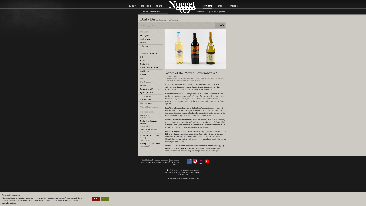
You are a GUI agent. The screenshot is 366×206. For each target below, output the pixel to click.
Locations (146, 6)
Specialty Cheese (146, 92)
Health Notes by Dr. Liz (149, 68)
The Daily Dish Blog (148, 162)
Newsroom (175, 162)
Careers (234, 6)
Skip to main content (9, 1)
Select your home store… (151, 11)
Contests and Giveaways (149, 53)
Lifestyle (143, 75)
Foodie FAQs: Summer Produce (148, 123)
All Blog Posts (145, 35)
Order (159, 6)
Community (144, 50)
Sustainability (145, 100)
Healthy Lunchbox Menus (150, 144)
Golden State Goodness (149, 130)
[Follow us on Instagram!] (201, 163)
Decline (96, 199)
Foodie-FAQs (144, 64)
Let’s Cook (207, 6)
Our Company (145, 82)
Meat (142, 78)
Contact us (175, 164)
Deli (141, 57)
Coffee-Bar (144, 46)
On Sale (132, 6)
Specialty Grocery (147, 96)
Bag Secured (145, 116)
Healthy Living (145, 71)
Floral (142, 60)
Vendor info (166, 162)
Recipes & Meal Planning (149, 89)
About (220, 6)
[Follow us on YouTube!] (207, 163)
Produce (143, 85)
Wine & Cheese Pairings (149, 107)
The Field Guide (146, 103)
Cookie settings (183, 174)
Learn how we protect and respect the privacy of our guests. (183, 172)
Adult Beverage (145, 39)
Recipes (158, 162)
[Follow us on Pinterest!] (195, 163)
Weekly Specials (147, 160)
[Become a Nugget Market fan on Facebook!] (189, 163)
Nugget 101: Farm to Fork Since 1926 (149, 137)
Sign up (157, 160)
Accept (105, 199)
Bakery (143, 43)
